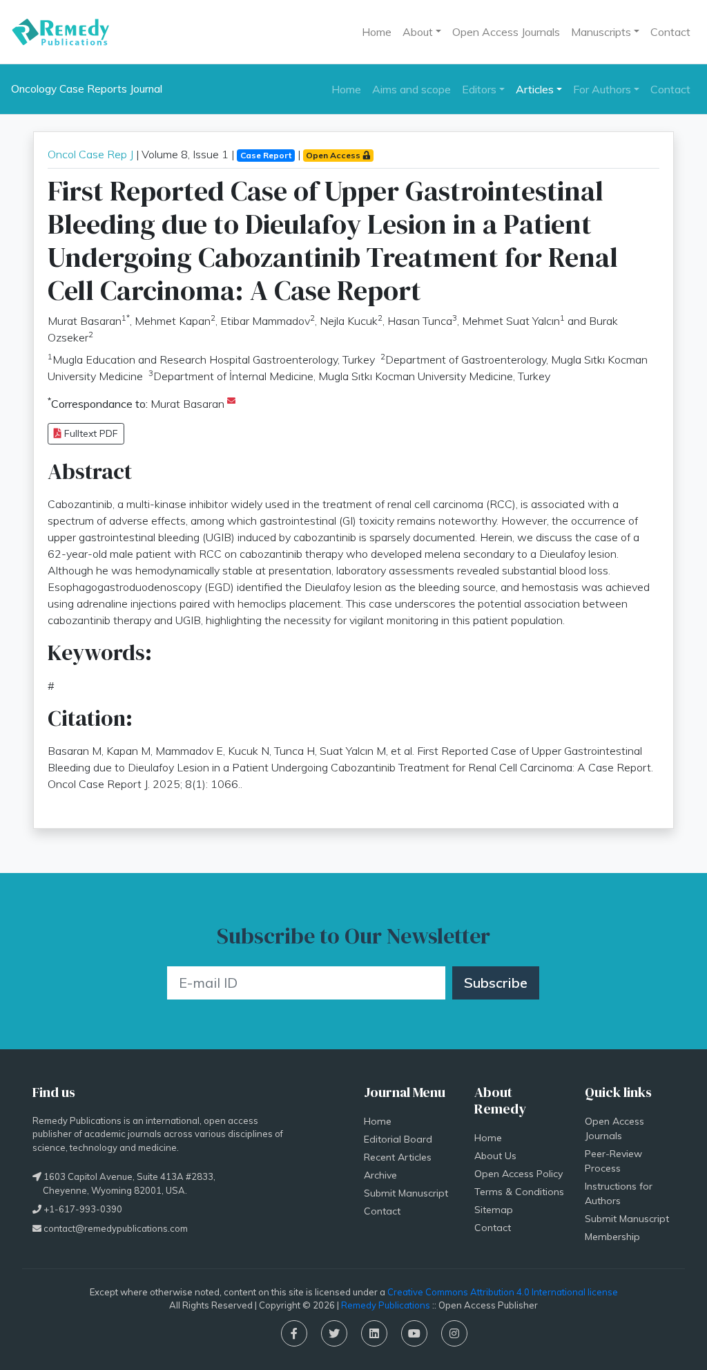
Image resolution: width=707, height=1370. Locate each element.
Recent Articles (398, 1157)
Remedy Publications (385, 1305)
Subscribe (495, 982)
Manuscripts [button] (601, 32)
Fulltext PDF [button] (89, 433)
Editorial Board (398, 1139)
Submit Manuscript (406, 1193)
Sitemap (493, 1209)
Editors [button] (479, 89)
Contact (670, 32)
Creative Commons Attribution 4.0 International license (502, 1291)
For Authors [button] (602, 89)
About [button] (418, 32)
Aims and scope (411, 89)
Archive (380, 1175)
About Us (495, 1156)
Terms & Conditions (519, 1191)
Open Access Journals (506, 32)
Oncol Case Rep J (90, 154)
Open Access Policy (518, 1173)
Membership (612, 1236)
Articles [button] (535, 89)
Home (376, 32)
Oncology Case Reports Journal (86, 88)
